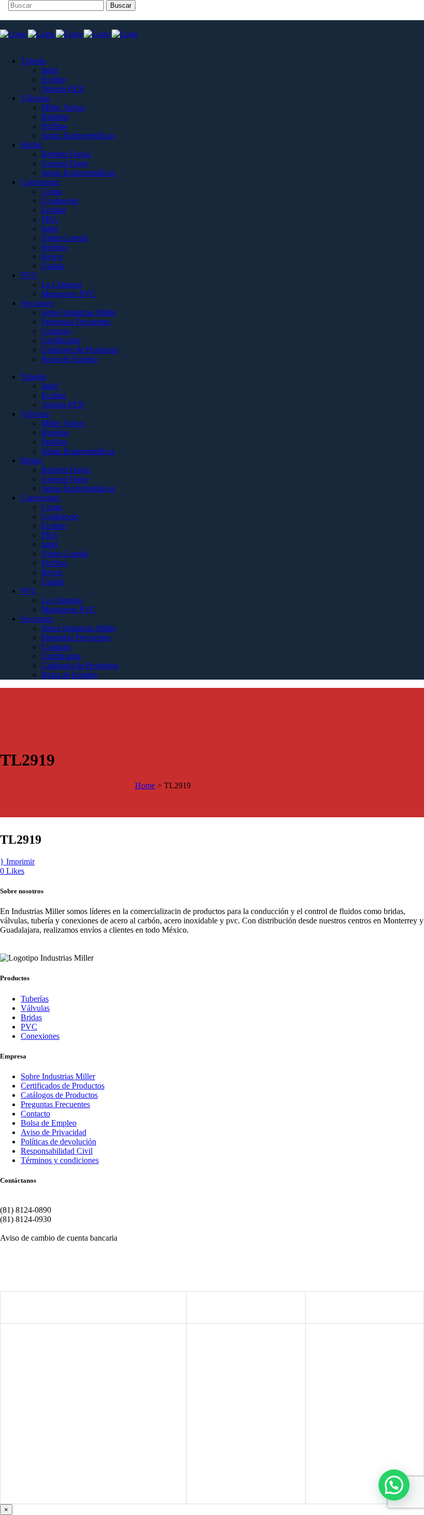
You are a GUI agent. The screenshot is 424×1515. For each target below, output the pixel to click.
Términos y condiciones (60, 1160)
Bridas (31, 1017)
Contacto (35, 1113)
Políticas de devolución (58, 1141)
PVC (29, 1026)
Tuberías (35, 998)
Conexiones (40, 1036)
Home (145, 785)
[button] (394, 1485)
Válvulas (35, 1008)
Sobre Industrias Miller (58, 1076)
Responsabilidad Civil (57, 1150)
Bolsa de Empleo (49, 1123)
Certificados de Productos (62, 1085)
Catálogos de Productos (59, 1095)
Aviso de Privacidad (53, 1132)
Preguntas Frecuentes (55, 1104)
